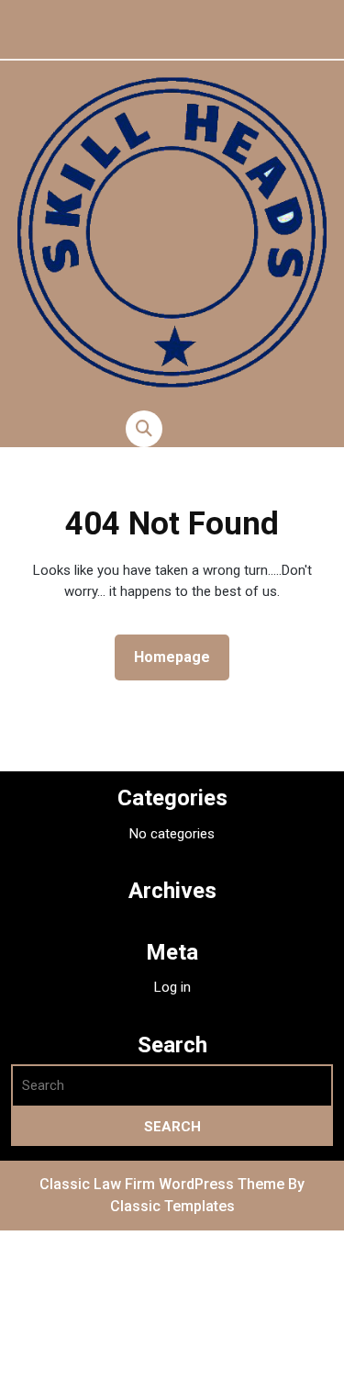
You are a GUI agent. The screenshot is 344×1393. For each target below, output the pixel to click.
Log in (172, 987)
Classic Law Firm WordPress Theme (163, 1184)
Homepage (179, 656)
